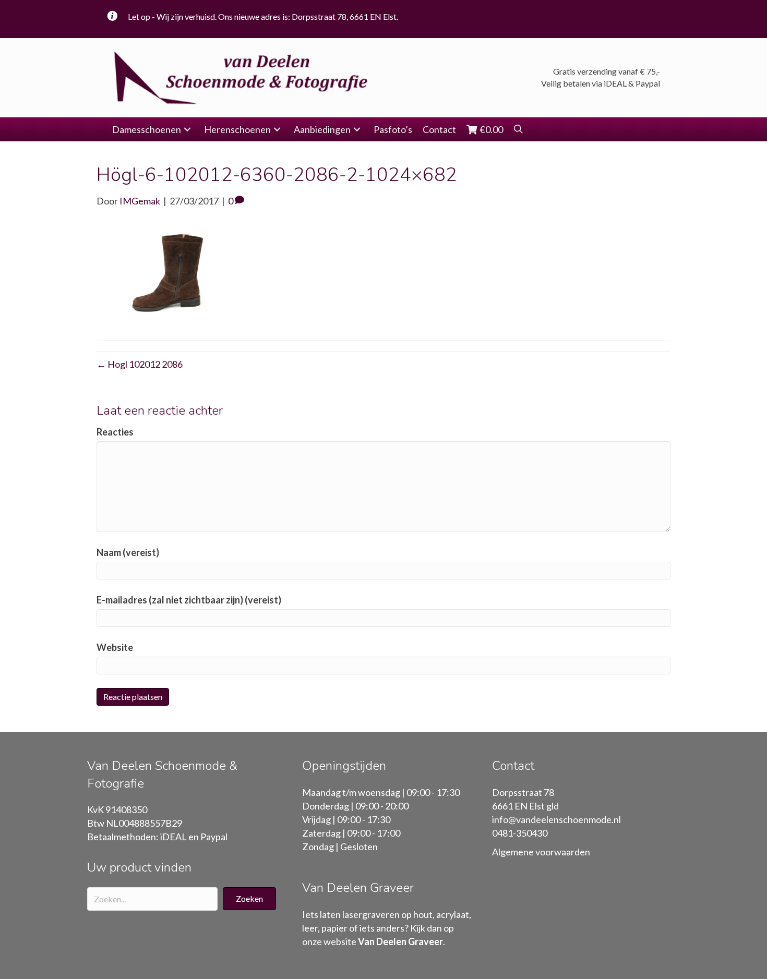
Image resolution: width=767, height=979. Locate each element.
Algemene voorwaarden (541, 851)
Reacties (115, 432)
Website (115, 647)
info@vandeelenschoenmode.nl (556, 819)
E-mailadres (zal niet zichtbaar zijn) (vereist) (189, 600)
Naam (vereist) (128, 552)
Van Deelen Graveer (400, 941)
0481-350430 (519, 833)
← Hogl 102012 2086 (140, 364)
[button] (187, 130)
